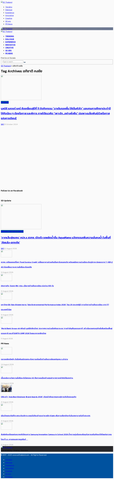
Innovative (9, 15)
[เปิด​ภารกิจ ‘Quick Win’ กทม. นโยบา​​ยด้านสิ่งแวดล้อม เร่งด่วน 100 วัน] (6, 280)
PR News (8, 24)
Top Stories (17, 231)
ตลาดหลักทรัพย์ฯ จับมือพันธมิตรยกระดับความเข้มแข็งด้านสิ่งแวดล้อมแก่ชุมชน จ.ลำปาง (34, 359)
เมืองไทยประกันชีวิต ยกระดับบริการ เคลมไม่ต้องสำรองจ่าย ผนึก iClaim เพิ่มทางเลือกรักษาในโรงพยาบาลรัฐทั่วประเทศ (46, 415)
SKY (2, 124)
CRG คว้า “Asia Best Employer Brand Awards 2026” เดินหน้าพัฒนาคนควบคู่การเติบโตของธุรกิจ (38, 396)
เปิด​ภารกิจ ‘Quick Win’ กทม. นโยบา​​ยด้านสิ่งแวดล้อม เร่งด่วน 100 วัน (27, 285)
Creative (8, 18)
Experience (9, 12)
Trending (8, 7)
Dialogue (8, 10)
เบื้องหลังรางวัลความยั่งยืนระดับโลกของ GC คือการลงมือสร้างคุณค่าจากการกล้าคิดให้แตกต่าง (37, 378)
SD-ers (8, 21)
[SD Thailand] (6, 2)
